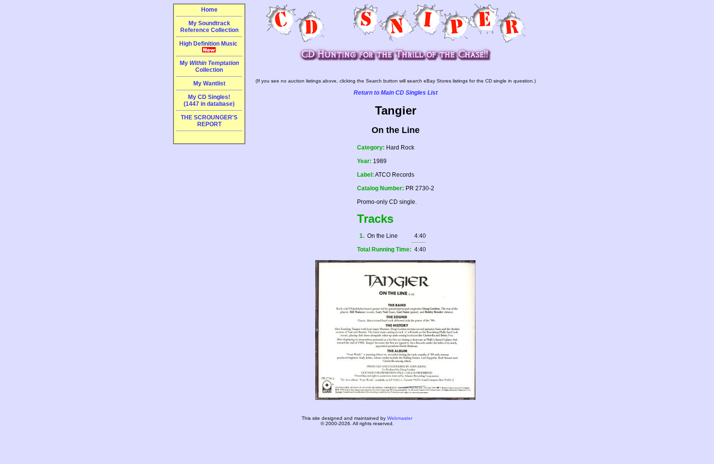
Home (209, 9)
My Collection (209, 66)
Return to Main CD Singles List (396, 92)
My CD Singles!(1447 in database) (209, 100)
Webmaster (399, 418)
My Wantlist (209, 83)
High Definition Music (209, 43)
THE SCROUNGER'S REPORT (209, 121)
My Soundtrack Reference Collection (209, 26)
